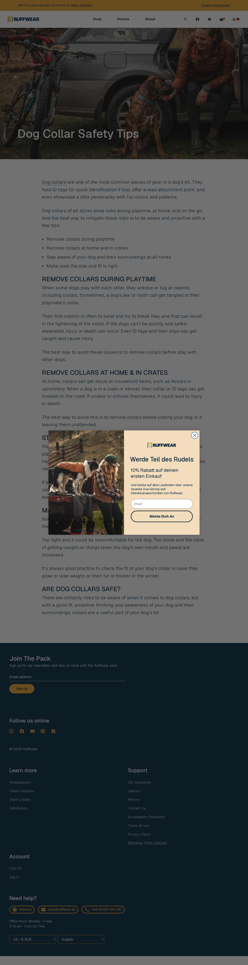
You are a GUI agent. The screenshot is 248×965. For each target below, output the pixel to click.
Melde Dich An (162, 516)
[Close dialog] (194, 435)
